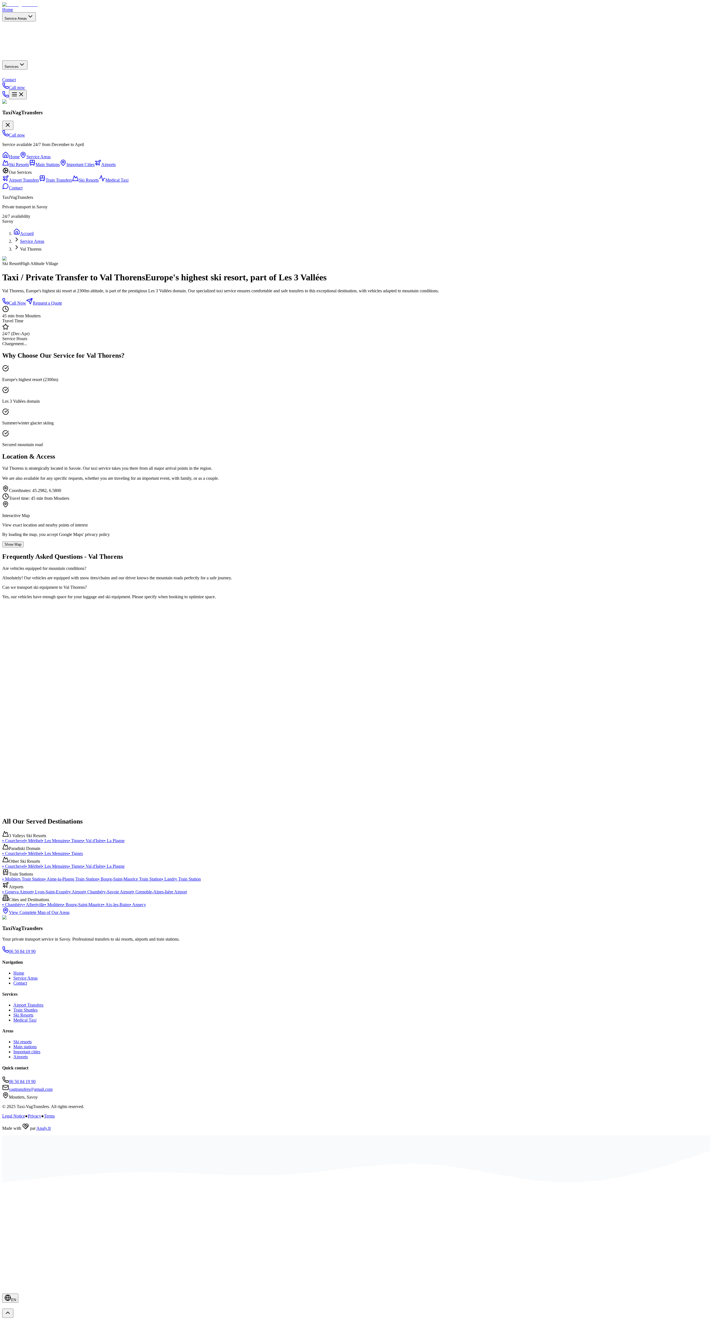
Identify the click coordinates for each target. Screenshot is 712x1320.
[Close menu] (7, 125)
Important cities (26, 1051)
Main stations (25, 1046)
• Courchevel (13, 840)
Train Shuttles (25, 1010)
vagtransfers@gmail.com (29, 735)
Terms (49, 1116)
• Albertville (33, 904)
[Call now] (5, 96)
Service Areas (15, 18)
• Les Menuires (55, 840)
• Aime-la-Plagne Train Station (71, 879)
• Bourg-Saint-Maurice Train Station (130, 879)
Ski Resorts (23, 1015)
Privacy (34, 1116)
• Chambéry (12, 904)
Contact (9, 79)
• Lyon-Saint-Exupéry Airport (58, 891)
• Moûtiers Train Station (23, 879)
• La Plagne (114, 840)
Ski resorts (22, 1041)
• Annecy (138, 904)
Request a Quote (47, 303)
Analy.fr (43, 1128)
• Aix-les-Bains (116, 904)
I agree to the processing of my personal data (85, 663)
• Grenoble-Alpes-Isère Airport (160, 891)
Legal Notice (13, 1116)
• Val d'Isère (93, 840)
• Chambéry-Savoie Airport (109, 891)
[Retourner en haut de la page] (7, 1313)
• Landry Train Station (181, 879)
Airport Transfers (28, 1005)
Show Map (12, 544)
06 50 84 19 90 (27, 705)
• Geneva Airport (17, 891)
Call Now (17, 303)
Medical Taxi (24, 1020)
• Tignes (75, 840)
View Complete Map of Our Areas (39, 912)
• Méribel (33, 840)
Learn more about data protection (122, 663)
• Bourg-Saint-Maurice (83, 904)
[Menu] (18, 94)
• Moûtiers (53, 904)
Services (11, 67)
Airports (20, 1056)
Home (7, 9)
